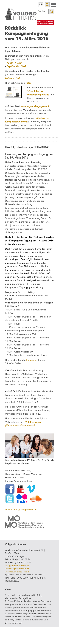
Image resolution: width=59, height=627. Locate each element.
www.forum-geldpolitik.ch (17, 572)
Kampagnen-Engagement (35, 106)
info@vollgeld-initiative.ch (17, 566)
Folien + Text (14, 63)
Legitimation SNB (16, 66)
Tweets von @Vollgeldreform (21, 510)
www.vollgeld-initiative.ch (17, 569)
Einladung (31, 360)
